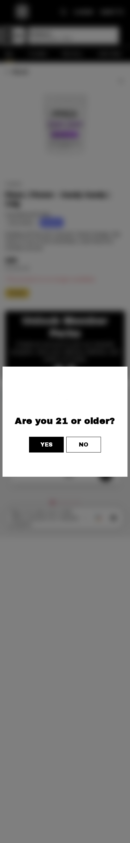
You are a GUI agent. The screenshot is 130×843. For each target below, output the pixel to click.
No (83, 444)
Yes (46, 444)
